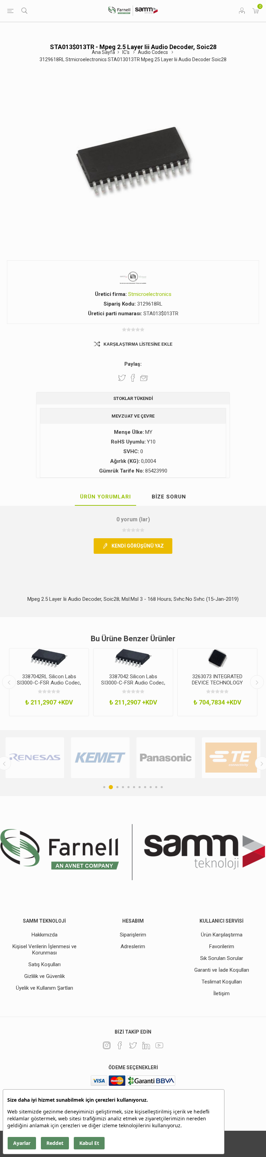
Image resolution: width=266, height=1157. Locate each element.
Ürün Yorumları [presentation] (105, 497)
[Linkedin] (146, 1045)
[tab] (105, 497)
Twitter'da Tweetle (122, 378)
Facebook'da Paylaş (133, 378)
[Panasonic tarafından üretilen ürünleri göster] (147, 758)
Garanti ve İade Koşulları (221, 970)
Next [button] (257, 682)
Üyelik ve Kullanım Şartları (44, 988)
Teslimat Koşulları (222, 982)
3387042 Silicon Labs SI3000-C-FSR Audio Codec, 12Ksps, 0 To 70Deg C (133, 682)
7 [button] (140, 787)
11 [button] (162, 787)
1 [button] (104, 787)
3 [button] (116, 787)
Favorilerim (221, 946)
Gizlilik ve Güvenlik (44, 976)
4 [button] (123, 787)
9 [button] (151, 787)
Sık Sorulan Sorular (221, 958)
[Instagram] (106, 1045)
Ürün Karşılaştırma (221, 935)
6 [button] (134, 787)
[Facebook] (119, 1045)
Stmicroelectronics (149, 294)
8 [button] (145, 787)
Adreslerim (133, 946)
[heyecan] (133, 1045)
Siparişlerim (133, 935)
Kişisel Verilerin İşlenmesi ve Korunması (44, 949)
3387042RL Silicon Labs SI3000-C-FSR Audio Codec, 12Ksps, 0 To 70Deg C (49, 682)
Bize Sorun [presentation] (169, 497)
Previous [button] (9, 682)
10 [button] (156, 787)
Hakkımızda (44, 935)
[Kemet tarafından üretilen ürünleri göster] (82, 758)
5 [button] (128, 787)
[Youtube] (159, 1045)
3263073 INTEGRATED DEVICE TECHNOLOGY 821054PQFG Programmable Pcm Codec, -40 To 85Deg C (217, 685)
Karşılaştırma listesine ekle (138, 344)
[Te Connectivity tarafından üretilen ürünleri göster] (213, 758)
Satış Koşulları (44, 964)
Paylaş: (133, 364)
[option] (49, 682)
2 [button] (110, 787)
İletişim (221, 993)
